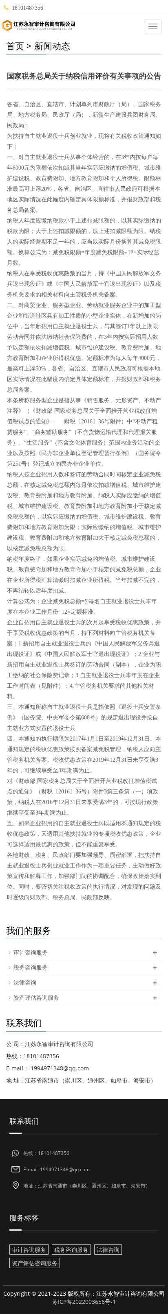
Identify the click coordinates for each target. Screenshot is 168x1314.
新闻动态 (52, 45)
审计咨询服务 (30, 952)
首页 (15, 45)
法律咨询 (24, 982)
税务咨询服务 (30, 967)
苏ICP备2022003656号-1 (84, 1301)
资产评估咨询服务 (36, 997)
